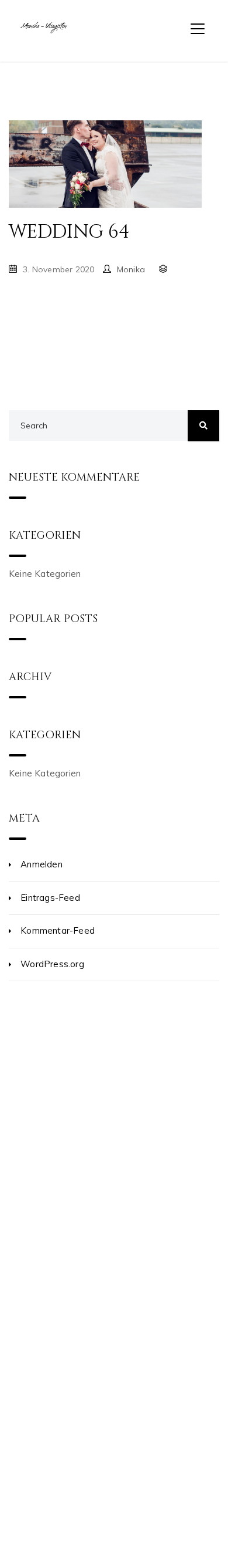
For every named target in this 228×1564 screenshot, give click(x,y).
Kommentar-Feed (57, 930)
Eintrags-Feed (50, 897)
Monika (131, 269)
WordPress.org (52, 964)
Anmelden (41, 864)
